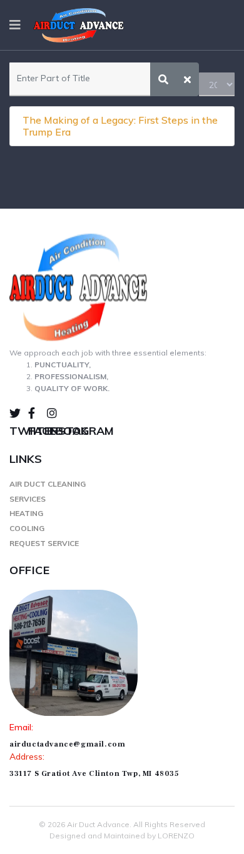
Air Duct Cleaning (47, 484)
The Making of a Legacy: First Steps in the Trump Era (120, 126)
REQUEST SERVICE (44, 543)
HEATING (26, 513)
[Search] (163, 79)
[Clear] (187, 79)
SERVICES (27, 499)
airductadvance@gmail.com (67, 744)
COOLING (26, 528)
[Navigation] (15, 25)
